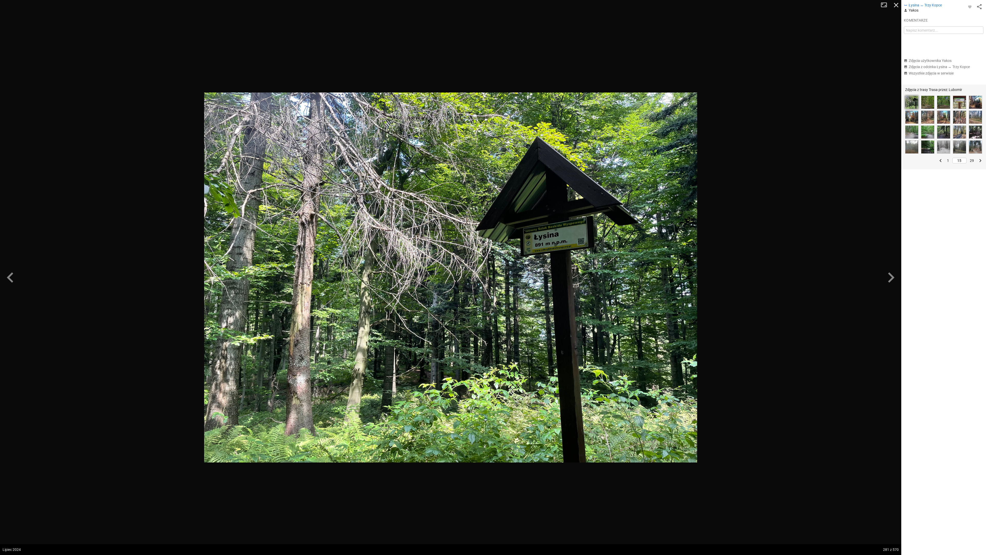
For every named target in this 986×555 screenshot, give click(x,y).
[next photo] (891, 277)
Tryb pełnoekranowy (886, 5)
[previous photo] (10, 277)
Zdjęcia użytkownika (930, 61)
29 (972, 161)
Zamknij (896, 5)
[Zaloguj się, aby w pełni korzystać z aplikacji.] (970, 7)
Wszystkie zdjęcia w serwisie (931, 73)
